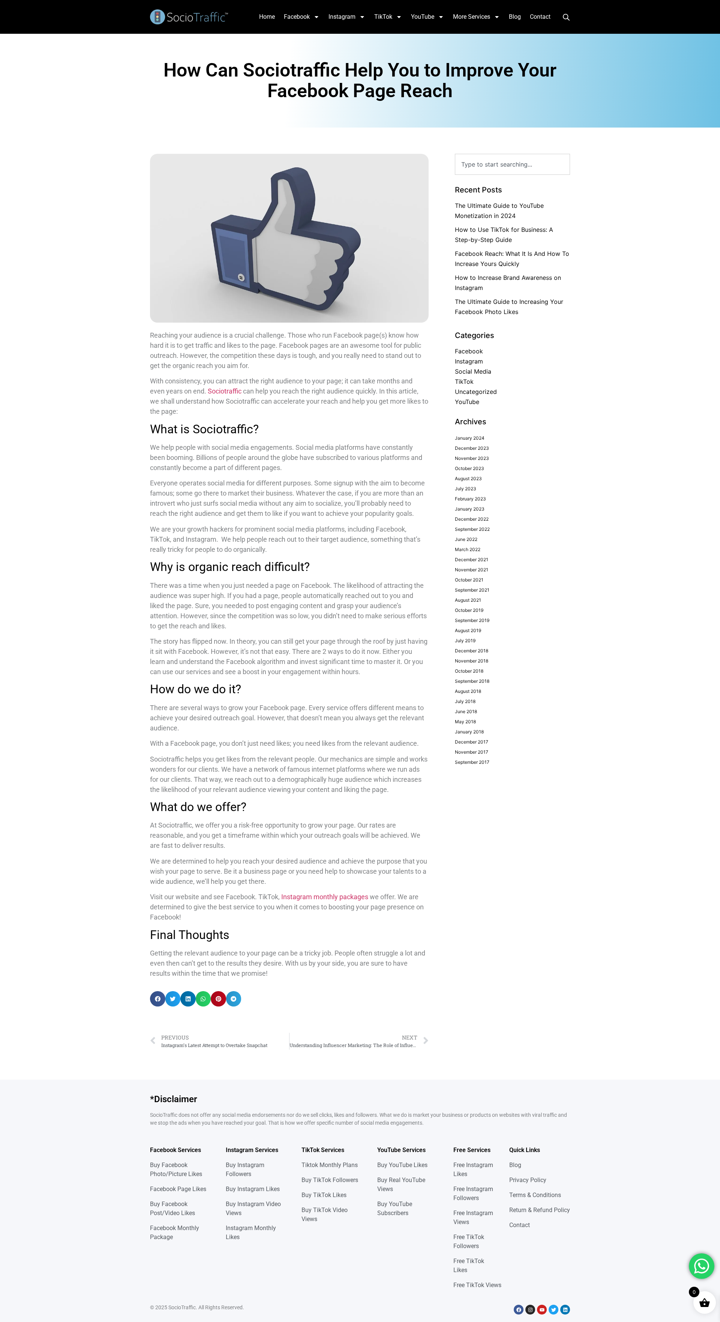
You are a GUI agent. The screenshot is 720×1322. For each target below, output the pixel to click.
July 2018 (465, 701)
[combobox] (512, 164)
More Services (471, 16)
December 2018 (471, 650)
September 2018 (472, 681)
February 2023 (470, 499)
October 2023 (469, 468)
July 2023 (465, 488)
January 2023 (469, 509)
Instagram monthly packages (324, 897)
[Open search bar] (566, 17)
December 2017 (471, 742)
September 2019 (472, 620)
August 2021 (468, 600)
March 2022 (467, 549)
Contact (540, 16)
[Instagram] (530, 1309)
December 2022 (472, 519)
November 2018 (471, 661)
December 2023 (472, 448)
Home (267, 16)
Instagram (342, 16)
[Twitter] (553, 1309)
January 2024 (469, 438)
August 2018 (468, 691)
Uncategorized (476, 391)
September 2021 (472, 590)
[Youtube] (542, 1309)
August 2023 (468, 478)
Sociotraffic (225, 391)
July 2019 (465, 640)
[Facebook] (519, 1309)
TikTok (383, 16)
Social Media (473, 371)
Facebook (297, 16)
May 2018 (465, 721)
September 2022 (472, 529)
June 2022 (466, 539)
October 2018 (469, 671)
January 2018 (469, 732)
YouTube (422, 16)
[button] (157, 999)
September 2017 (472, 762)
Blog (515, 16)
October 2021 (469, 580)
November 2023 (472, 458)
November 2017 (471, 752)
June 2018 (466, 711)
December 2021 (471, 559)
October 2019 (469, 610)
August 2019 (468, 630)
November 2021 (471, 569)
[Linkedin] (565, 1309)
